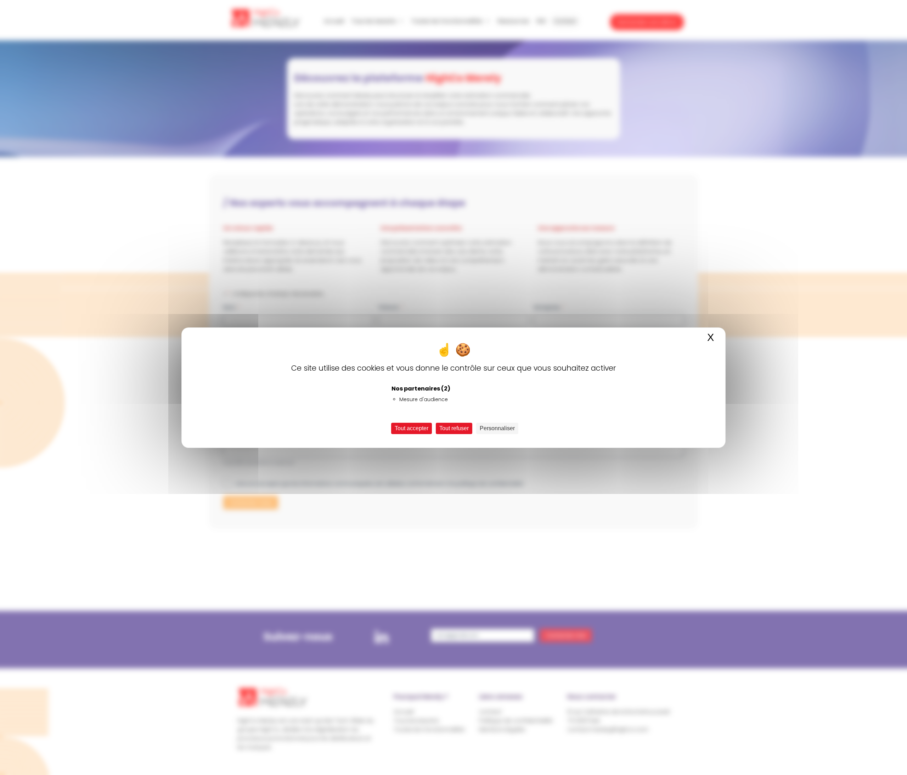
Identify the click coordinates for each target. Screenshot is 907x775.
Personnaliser (497, 428)
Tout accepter (411, 428)
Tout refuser (454, 428)
